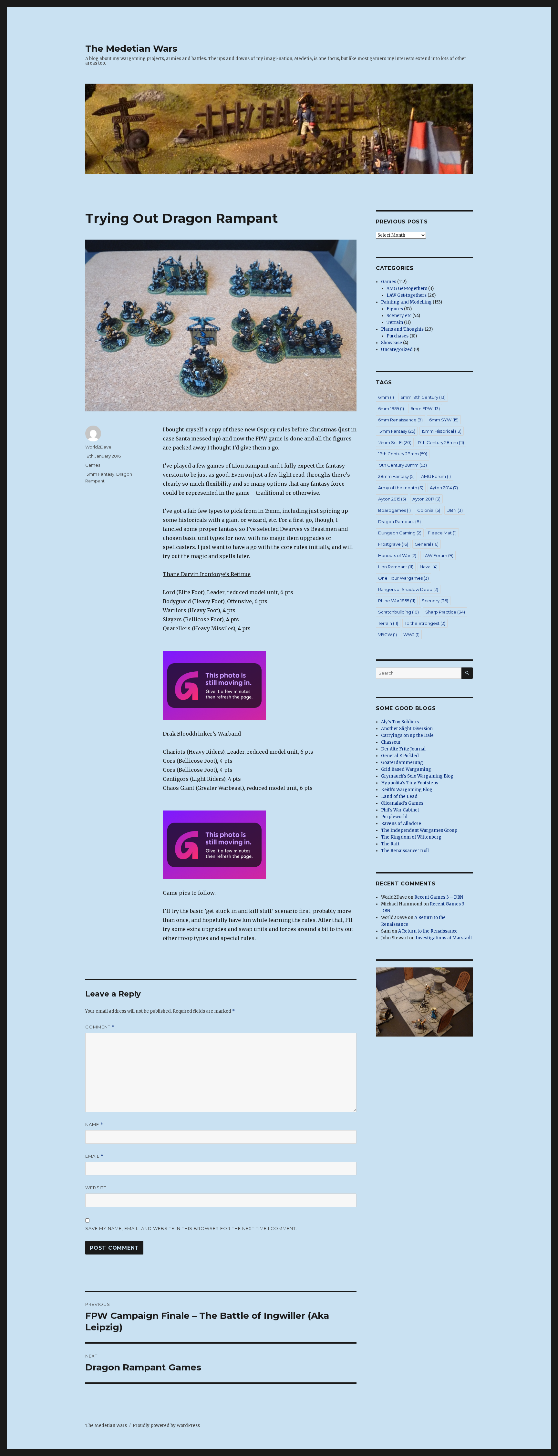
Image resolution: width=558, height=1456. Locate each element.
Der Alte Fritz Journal (403, 749)
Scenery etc (399, 315)
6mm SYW (444, 419)
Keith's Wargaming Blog (406, 789)
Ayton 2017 (426, 498)
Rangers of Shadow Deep (408, 589)
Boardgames (394, 510)
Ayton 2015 (392, 498)
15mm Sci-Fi (394, 442)
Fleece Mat (442, 532)
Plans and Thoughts (402, 329)
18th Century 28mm (402, 453)
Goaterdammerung (402, 762)
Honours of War (397, 555)
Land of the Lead (399, 796)
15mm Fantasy (99, 474)
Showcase (391, 343)
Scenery (435, 600)
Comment (100, 1027)
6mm (386, 397)
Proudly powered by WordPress (166, 1425)
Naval (429, 566)
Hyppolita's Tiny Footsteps (409, 783)
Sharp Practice (445, 611)
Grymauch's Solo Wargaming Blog (417, 776)
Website (96, 1187)
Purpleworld (394, 817)
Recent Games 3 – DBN (438, 897)
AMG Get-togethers (407, 288)
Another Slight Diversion (407, 728)
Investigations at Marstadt (444, 938)
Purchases (397, 336)
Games (92, 465)
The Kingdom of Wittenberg (411, 837)
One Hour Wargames (403, 578)
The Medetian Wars (131, 48)
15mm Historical (441, 431)
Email (94, 1156)
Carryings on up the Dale (407, 735)
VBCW (387, 634)
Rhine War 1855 (396, 600)
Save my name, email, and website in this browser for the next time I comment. (191, 1228)
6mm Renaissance (400, 419)
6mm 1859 (391, 408)
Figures (395, 309)
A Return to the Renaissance (428, 931)
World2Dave (98, 446)
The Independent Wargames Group (419, 830)
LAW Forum (438, 555)
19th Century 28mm (402, 465)
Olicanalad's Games (402, 803)
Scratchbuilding (398, 611)
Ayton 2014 (444, 487)
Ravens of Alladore (401, 823)
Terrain (395, 322)
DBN (455, 510)
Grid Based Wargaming (406, 769)
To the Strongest (425, 623)
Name (94, 1124)
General (427, 544)
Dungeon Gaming (399, 532)
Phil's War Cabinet (400, 810)
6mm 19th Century (423, 397)
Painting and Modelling (406, 302)
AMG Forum (436, 476)
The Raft (390, 844)
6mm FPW (425, 408)
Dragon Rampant (399, 521)
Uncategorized (397, 349)
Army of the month (400, 487)
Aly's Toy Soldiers (400, 722)
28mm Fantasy (396, 476)
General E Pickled (400, 756)
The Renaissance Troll (405, 850)
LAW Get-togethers (407, 295)
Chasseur (391, 742)
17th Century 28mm (441, 442)
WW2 (411, 634)
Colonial (428, 510)
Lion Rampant (395, 566)
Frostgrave (393, 544)
